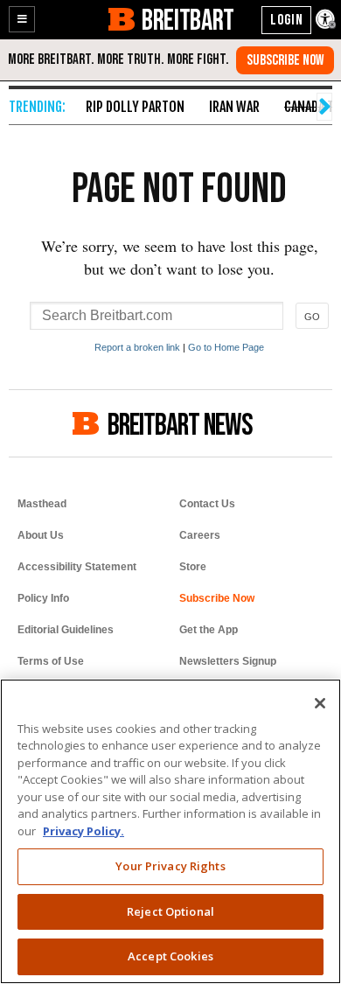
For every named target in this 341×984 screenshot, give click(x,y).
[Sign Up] (285, 60)
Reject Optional (170, 911)
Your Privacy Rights (170, 866)
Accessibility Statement (76, 567)
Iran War (234, 106)
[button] (22, 19)
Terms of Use (50, 661)
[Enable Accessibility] (326, 20)
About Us (40, 535)
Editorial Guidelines (65, 630)
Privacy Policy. (83, 831)
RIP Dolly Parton (135, 106)
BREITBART (187, 19)
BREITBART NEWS (180, 423)
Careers (199, 535)
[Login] (286, 20)
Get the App (208, 630)
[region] (170, 831)
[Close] (320, 703)
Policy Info (43, 598)
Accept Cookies (170, 956)
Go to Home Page (226, 347)
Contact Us (207, 504)
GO (312, 316)
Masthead (41, 504)
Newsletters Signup (227, 661)
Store (192, 567)
